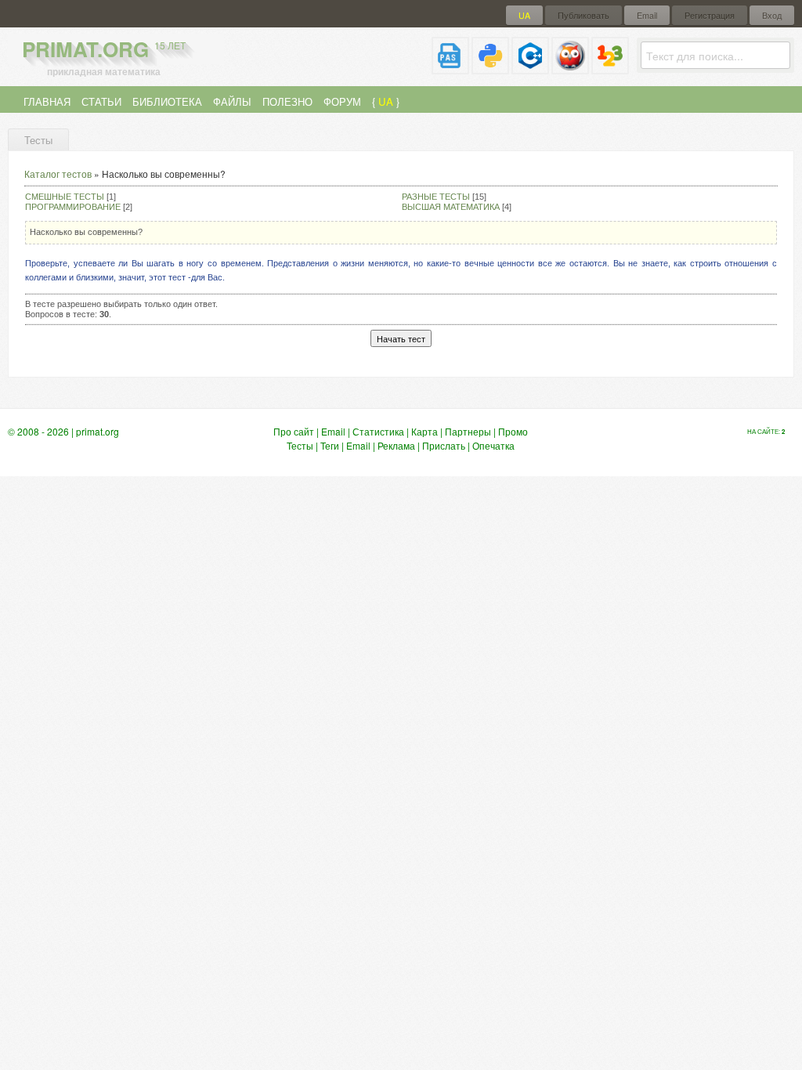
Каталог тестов (58, 173)
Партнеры (468, 431)
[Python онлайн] (490, 67)
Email (647, 15)
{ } (385, 101)
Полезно (287, 101)
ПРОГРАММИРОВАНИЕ (73, 206)
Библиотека (167, 101)
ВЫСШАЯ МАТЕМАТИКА (451, 206)
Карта (424, 431)
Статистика (378, 431)
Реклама (396, 445)
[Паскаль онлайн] (450, 67)
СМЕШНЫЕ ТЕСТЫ (64, 196)
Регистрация (710, 15)
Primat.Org (104, 48)
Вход (772, 15)
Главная (46, 101)
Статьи (101, 101)
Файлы (232, 101)
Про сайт (293, 431)
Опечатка (493, 445)
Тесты (300, 445)
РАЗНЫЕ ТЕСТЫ (436, 196)
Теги (329, 445)
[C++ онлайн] (530, 67)
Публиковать (583, 15)
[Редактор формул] (610, 67)
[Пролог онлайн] (570, 67)
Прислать (443, 445)
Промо (513, 431)
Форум (342, 101)
